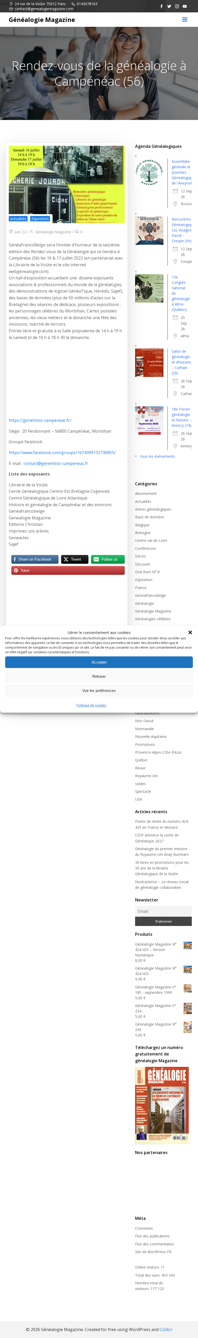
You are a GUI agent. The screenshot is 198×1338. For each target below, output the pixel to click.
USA (138, 799)
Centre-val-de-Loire (151, 540)
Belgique (142, 524)
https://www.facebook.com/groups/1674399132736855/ (62, 452)
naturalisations (147, 713)
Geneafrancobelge (150, 595)
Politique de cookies (91, 705)
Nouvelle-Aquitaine (151, 736)
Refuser (99, 676)
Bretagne (143, 532)
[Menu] (184, 19)
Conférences (145, 548)
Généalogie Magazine (53, 231)
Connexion (144, 1228)
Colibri (166, 1329)
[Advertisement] (67, 381)
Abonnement (146, 493)
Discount (142, 564)
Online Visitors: (148, 1267)
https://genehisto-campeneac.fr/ (40, 420)
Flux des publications (152, 1236)
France (140, 587)
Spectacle (143, 791)
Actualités (18, 218)
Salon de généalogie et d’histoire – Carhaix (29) (181, 362)
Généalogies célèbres (153, 618)
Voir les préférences (99, 690)
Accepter (99, 662)
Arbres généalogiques (153, 509)
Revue (140, 767)
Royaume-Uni (146, 775)
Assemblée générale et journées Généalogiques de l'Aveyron (184, 172)
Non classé (144, 720)
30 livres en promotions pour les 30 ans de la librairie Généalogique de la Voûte (162, 868)
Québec (141, 759)
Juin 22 (20, 231)
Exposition (40, 218)
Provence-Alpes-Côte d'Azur (158, 752)
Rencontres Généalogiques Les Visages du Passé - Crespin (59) (184, 230)
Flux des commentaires (154, 1244)
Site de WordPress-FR (153, 1251)
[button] (190, 632)
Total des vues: (148, 1275)
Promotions (145, 744)
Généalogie (144, 603)
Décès (140, 556)
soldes (140, 783)
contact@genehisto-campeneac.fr (55, 463)
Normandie (144, 728)
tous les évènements (157, 456)
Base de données (149, 516)
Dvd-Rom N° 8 (147, 571)
